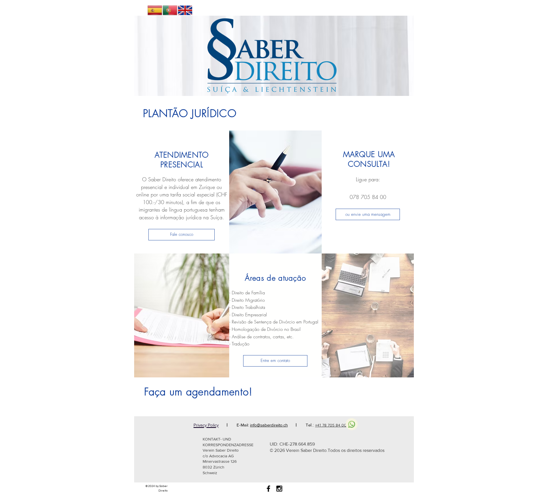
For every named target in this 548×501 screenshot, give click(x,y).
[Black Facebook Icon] (268, 488)
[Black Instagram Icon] (279, 488)
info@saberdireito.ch (269, 424)
